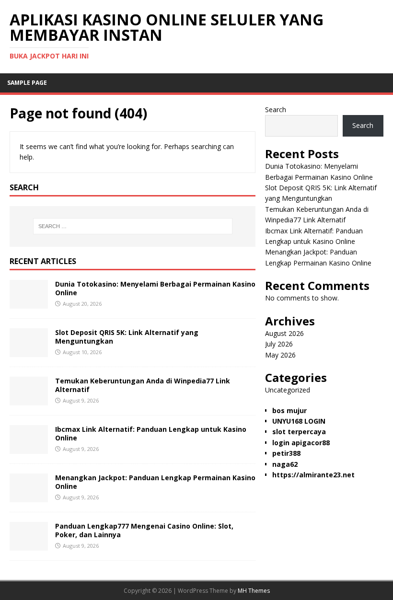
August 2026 (284, 333)
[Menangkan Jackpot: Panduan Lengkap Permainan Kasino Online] (29, 496)
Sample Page (27, 83)
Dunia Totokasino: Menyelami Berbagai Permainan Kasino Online (155, 288)
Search (275, 109)
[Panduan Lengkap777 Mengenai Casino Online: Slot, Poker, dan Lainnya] (29, 544)
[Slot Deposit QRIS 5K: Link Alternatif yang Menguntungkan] (29, 351)
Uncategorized (287, 389)
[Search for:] (132, 226)
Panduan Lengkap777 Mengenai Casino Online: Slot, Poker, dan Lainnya (144, 530)
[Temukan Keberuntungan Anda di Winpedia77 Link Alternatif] (29, 399)
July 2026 (279, 343)
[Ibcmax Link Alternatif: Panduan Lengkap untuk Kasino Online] (29, 447)
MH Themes (254, 591)
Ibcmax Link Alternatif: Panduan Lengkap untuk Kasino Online (150, 433)
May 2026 (280, 354)
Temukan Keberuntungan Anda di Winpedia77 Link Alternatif (142, 385)
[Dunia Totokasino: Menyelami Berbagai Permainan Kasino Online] (29, 302)
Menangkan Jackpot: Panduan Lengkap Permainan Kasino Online (155, 482)
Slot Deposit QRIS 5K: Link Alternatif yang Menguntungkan (126, 337)
